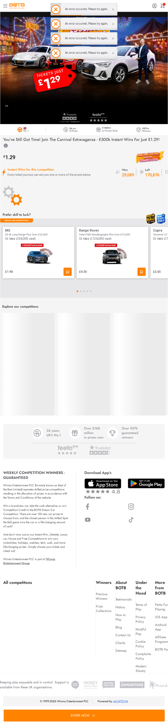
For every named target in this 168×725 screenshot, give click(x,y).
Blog (119, 627)
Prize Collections (103, 608)
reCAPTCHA (120, 701)
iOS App (161, 617)
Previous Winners (101, 596)
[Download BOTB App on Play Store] (146, 483)
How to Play (121, 617)
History (120, 607)
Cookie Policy (140, 644)
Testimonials (124, 599)
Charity (120, 643)
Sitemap (121, 650)
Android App (160, 627)
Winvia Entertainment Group (29, 561)
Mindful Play (141, 631)
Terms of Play (141, 607)
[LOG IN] (154, 6)
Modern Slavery (141, 668)
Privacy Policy (140, 619)
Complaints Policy (143, 656)
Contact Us (123, 635)
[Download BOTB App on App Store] (102, 485)
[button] (77, 291)
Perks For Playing (161, 607)
